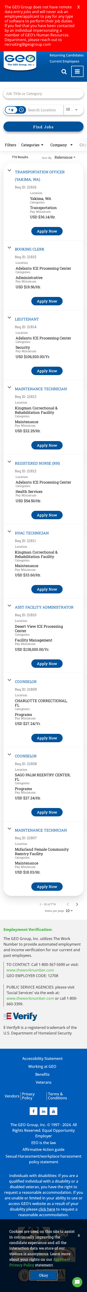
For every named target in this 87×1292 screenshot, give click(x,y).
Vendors (12, 1096)
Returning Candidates (67, 55)
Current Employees (64, 61)
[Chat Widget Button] (77, 1282)
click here (47, 1209)
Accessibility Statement (42, 1058)
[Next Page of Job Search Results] (77, 904)
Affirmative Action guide (43, 1149)
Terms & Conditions (57, 1096)
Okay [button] (43, 1275)
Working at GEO (42, 1066)
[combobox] (41, 93)
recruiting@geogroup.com (28, 44)
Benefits (42, 1074)
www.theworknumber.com (30, 970)
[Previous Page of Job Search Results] (67, 904)
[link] (43, 201)
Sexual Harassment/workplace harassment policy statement (43, 1159)
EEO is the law (43, 1142)
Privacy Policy (28, 1096)
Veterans (44, 1082)
